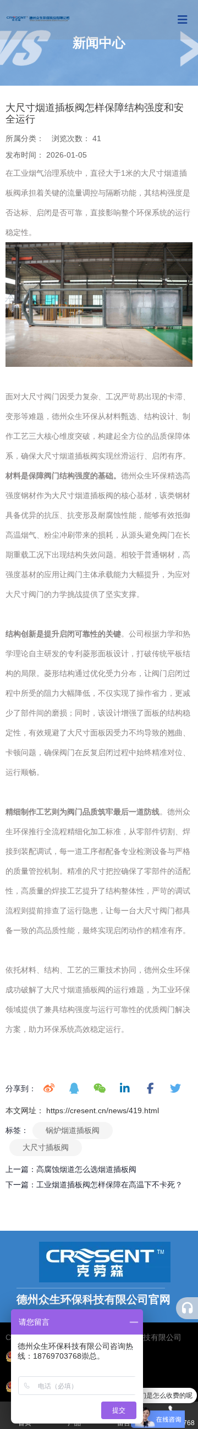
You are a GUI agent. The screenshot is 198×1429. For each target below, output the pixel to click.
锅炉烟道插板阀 (73, 1130)
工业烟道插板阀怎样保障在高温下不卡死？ (109, 1184)
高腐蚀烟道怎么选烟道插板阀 (86, 1169)
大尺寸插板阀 (46, 1147)
